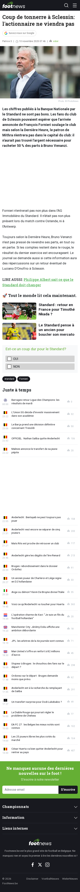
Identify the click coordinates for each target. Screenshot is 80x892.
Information (13, 817)
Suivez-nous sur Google (21, 33)
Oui (15, 359)
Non (16, 366)
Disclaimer (32, 878)
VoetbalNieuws (50, 878)
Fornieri (23, 378)
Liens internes (15, 828)
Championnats (15, 806)
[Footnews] (40, 842)
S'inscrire (68, 789)
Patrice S (7, 41)
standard (9, 378)
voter (55, 41)
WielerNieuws (70, 878)
